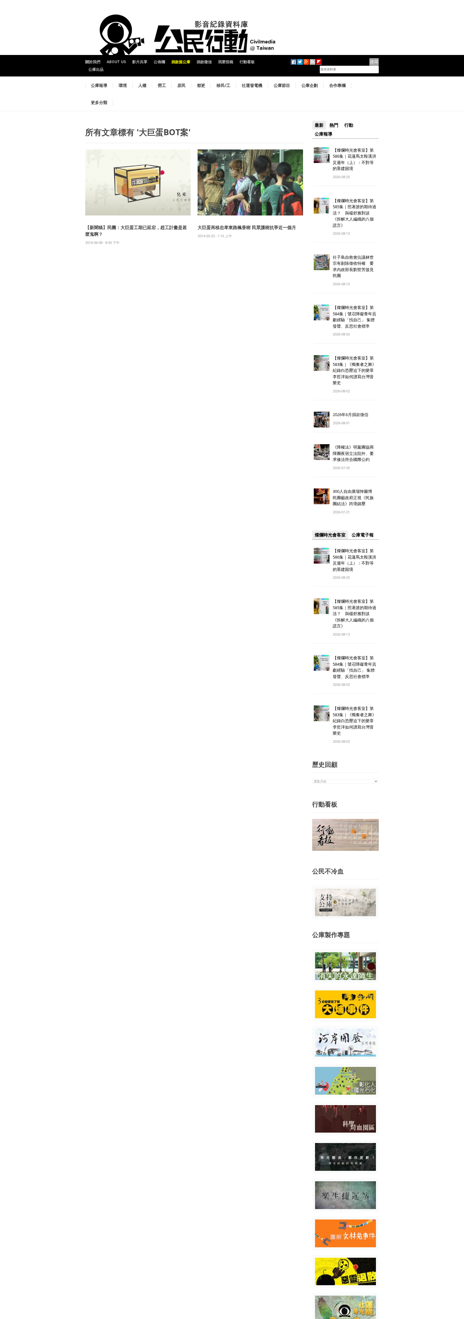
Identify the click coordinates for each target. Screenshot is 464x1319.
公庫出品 (96, 69)
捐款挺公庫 (180, 62)
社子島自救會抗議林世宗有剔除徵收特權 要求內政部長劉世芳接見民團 (353, 266)
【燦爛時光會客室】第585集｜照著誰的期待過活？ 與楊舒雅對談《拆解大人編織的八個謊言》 (354, 213)
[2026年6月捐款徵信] (322, 419)
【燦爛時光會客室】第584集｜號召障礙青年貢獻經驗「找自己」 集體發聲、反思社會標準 (354, 317)
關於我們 (92, 62)
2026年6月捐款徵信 (350, 414)
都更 (201, 85)
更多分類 (99, 102)
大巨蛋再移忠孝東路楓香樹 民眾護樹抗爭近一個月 (247, 227)
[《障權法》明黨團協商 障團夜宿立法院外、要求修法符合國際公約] (322, 452)
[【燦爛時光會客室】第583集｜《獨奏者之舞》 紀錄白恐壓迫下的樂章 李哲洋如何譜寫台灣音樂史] (322, 362)
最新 (319, 125)
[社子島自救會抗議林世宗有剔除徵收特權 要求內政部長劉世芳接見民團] (322, 261)
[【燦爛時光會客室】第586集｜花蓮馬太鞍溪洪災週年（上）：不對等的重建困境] (322, 154)
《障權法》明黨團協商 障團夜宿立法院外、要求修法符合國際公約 (355, 453)
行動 (348, 125)
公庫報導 (99, 85)
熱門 (334, 125)
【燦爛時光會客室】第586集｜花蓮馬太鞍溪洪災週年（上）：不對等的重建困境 (354, 159)
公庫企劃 (309, 85)
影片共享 (139, 62)
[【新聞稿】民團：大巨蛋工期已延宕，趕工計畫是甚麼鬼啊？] (138, 182)
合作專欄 (337, 85)
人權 (142, 85)
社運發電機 (252, 85)
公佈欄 (159, 62)
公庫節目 (282, 85)
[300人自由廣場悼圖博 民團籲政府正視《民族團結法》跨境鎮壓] (322, 496)
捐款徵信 (204, 62)
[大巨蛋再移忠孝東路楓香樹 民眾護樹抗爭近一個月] (250, 182)
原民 (181, 85)
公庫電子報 (363, 534)
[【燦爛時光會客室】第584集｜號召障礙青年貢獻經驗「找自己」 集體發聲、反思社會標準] (322, 312)
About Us (116, 62)
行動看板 (247, 62)
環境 (123, 85)
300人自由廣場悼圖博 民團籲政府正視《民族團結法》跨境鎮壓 (354, 497)
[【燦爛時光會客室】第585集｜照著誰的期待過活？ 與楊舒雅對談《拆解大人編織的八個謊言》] (322, 205)
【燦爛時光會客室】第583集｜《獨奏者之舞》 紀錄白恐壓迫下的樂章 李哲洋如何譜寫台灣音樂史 (354, 370)
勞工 (162, 85)
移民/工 (223, 85)
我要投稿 (225, 62)
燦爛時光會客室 (330, 534)
